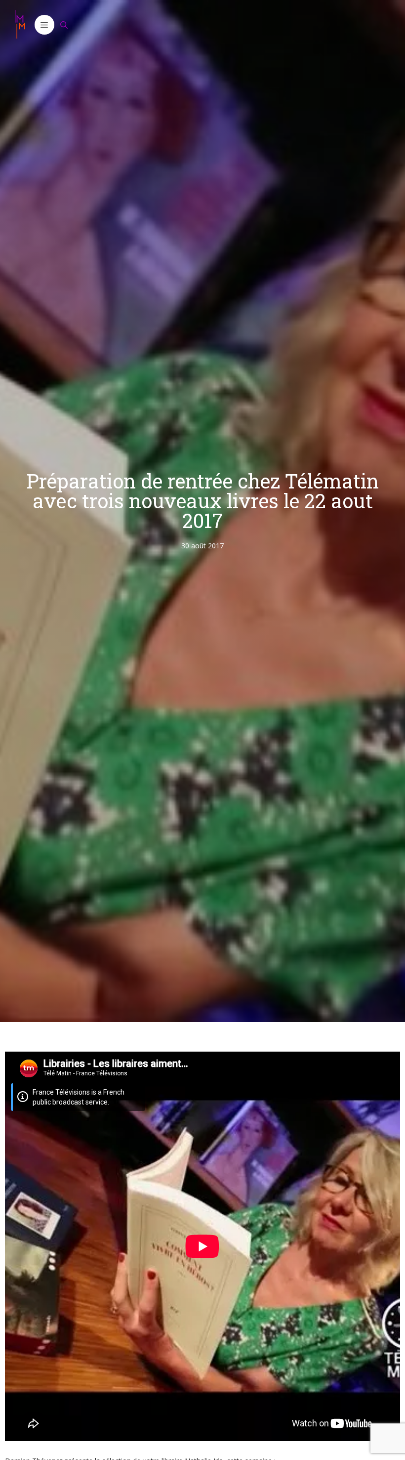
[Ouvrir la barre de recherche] (64, 25)
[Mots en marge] (20, 24)
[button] (44, 25)
